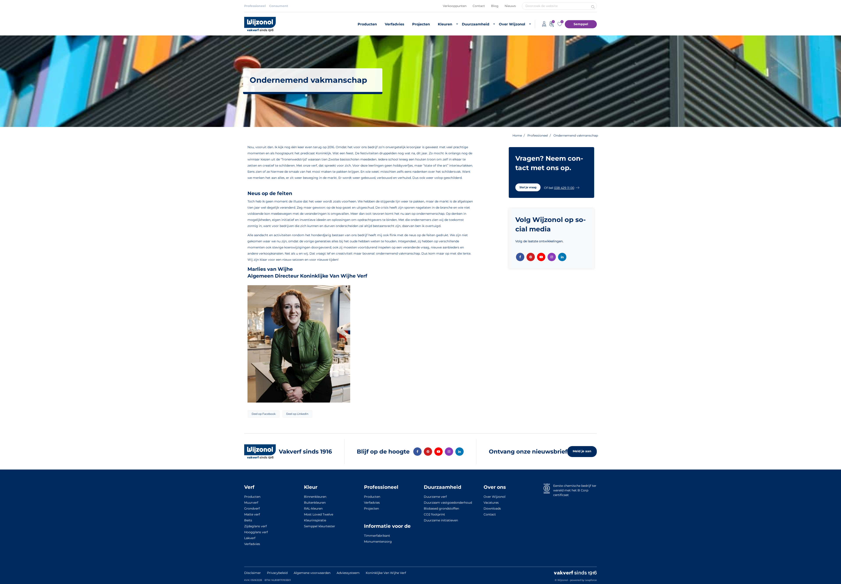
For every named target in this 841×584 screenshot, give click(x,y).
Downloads (492, 508)
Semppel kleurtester (319, 526)
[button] (528, 187)
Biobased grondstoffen (441, 508)
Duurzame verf (435, 497)
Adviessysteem (348, 573)
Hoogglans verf (256, 532)
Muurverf (251, 503)
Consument (278, 6)
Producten (367, 24)
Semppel (581, 24)
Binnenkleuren (315, 497)
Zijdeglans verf (255, 526)
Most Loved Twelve (318, 514)
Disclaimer (252, 573)
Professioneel (255, 6)
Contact (479, 6)
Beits (248, 520)
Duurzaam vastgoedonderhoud (448, 503)
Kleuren (445, 24)
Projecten (421, 24)
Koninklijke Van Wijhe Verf (386, 573)
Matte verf (252, 514)
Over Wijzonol (512, 24)
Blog (494, 6)
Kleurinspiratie (315, 520)
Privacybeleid (277, 573)
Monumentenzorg (378, 542)
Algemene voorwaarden (312, 573)
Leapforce (591, 580)
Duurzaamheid (475, 24)
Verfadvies (394, 24)
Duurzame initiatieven (441, 520)
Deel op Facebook (264, 413)
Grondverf (252, 508)
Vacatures (491, 503)
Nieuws (510, 6)
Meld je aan (582, 451)
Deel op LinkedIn (297, 413)
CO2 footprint (434, 514)
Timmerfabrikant (377, 536)
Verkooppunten (454, 6)
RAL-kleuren (313, 508)
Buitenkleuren (315, 503)
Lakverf (249, 538)
